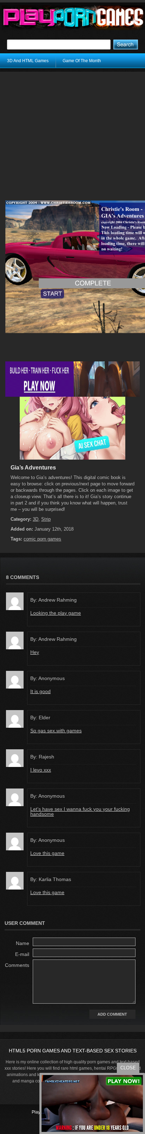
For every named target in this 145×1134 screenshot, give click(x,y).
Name (22, 943)
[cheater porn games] (72, 395)
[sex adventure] (72, 458)
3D (35, 519)
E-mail (22, 954)
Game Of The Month (82, 60)
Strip (46, 519)
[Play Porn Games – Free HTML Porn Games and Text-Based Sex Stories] (73, 17)
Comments (17, 965)
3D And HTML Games (28, 60)
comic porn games (42, 539)
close (128, 1067)
